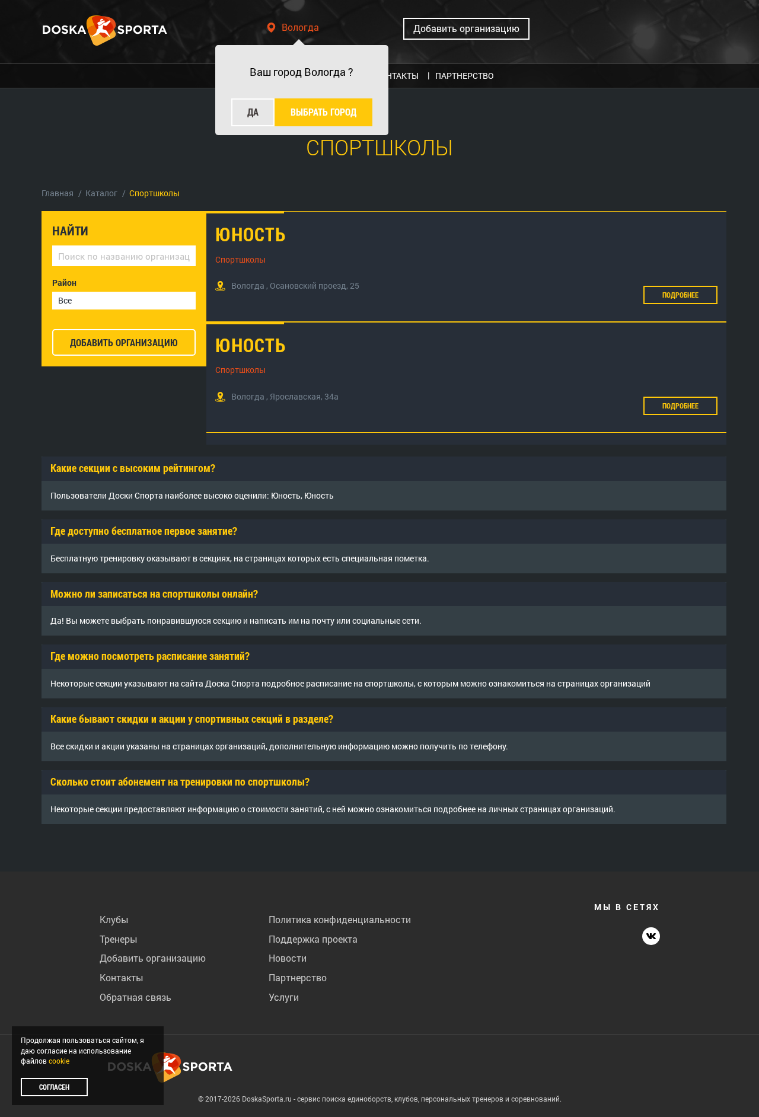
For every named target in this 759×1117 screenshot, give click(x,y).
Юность (250, 234)
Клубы (114, 919)
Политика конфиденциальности (340, 919)
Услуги (284, 997)
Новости (288, 958)
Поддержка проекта (313, 939)
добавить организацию (124, 342)
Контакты (121, 977)
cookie (59, 1060)
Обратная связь (135, 997)
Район (64, 282)
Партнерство (298, 977)
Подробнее (680, 294)
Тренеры (119, 939)
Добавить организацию (466, 28)
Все (65, 300)
